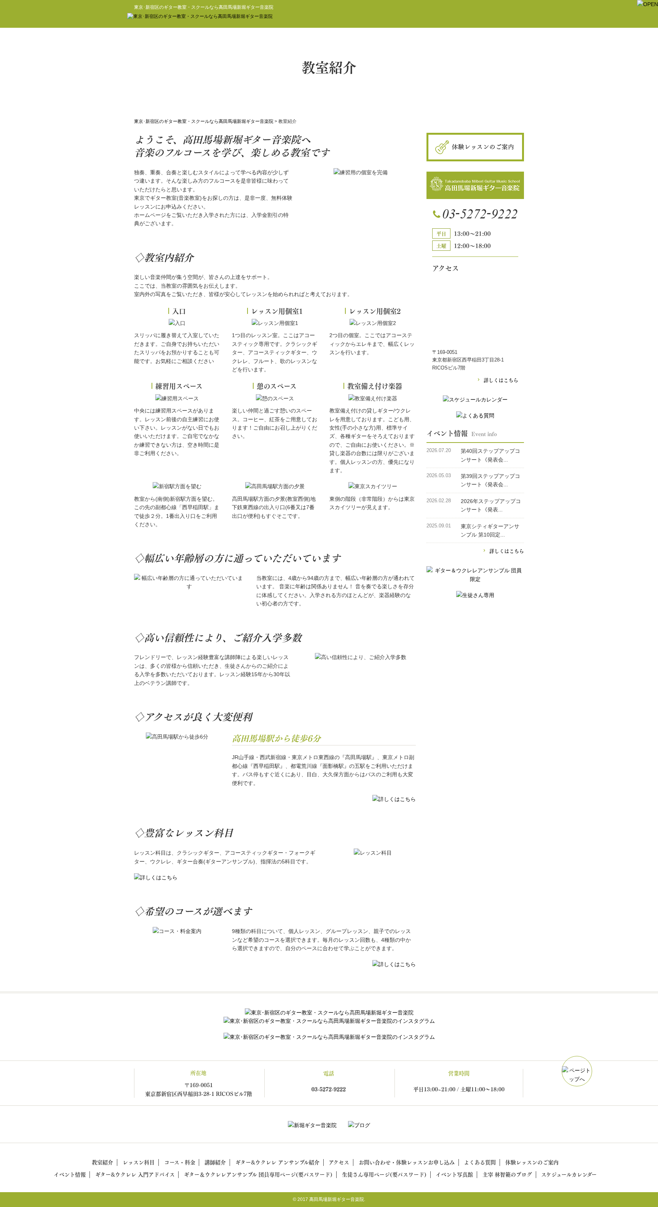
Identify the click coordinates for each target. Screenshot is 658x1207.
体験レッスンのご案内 (532, 1162)
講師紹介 (215, 1162)
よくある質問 (480, 1162)
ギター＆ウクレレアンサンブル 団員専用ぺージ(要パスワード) (258, 1174)
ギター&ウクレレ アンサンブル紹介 (277, 1162)
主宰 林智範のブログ (507, 1174)
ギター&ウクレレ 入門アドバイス (135, 1174)
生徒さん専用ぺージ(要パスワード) (384, 1174)
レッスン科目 (139, 1162)
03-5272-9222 (328, 1088)
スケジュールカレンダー (569, 1174)
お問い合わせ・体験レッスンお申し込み (407, 1162)
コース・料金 (179, 1162)
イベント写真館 (454, 1174)
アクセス (339, 1162)
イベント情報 (70, 1174)
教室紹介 (102, 1162)
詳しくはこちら (501, 380)
